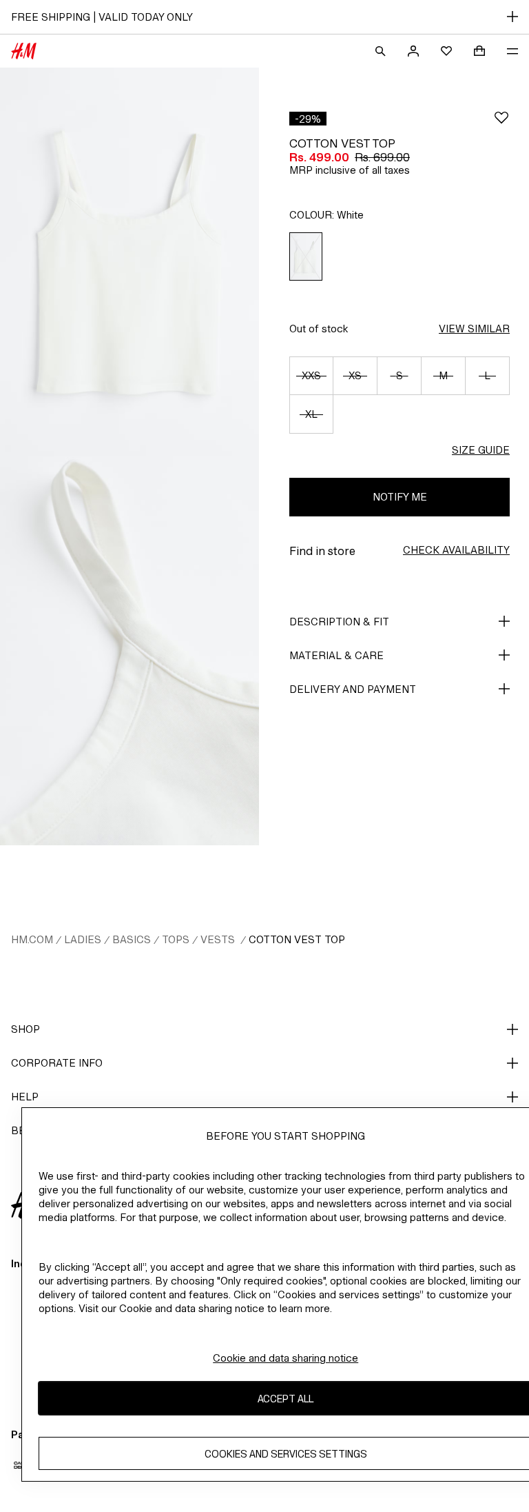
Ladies (82, 939)
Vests (219, 939)
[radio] (305, 256)
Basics (131, 939)
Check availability (456, 550)
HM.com (32, 939)
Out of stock (318, 328)
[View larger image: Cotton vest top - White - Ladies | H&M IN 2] (129, 650)
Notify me (400, 497)
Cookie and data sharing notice (285, 1358)
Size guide (481, 450)
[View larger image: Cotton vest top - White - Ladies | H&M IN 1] (129, 262)
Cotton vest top (297, 939)
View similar (474, 328)
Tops (175, 939)
